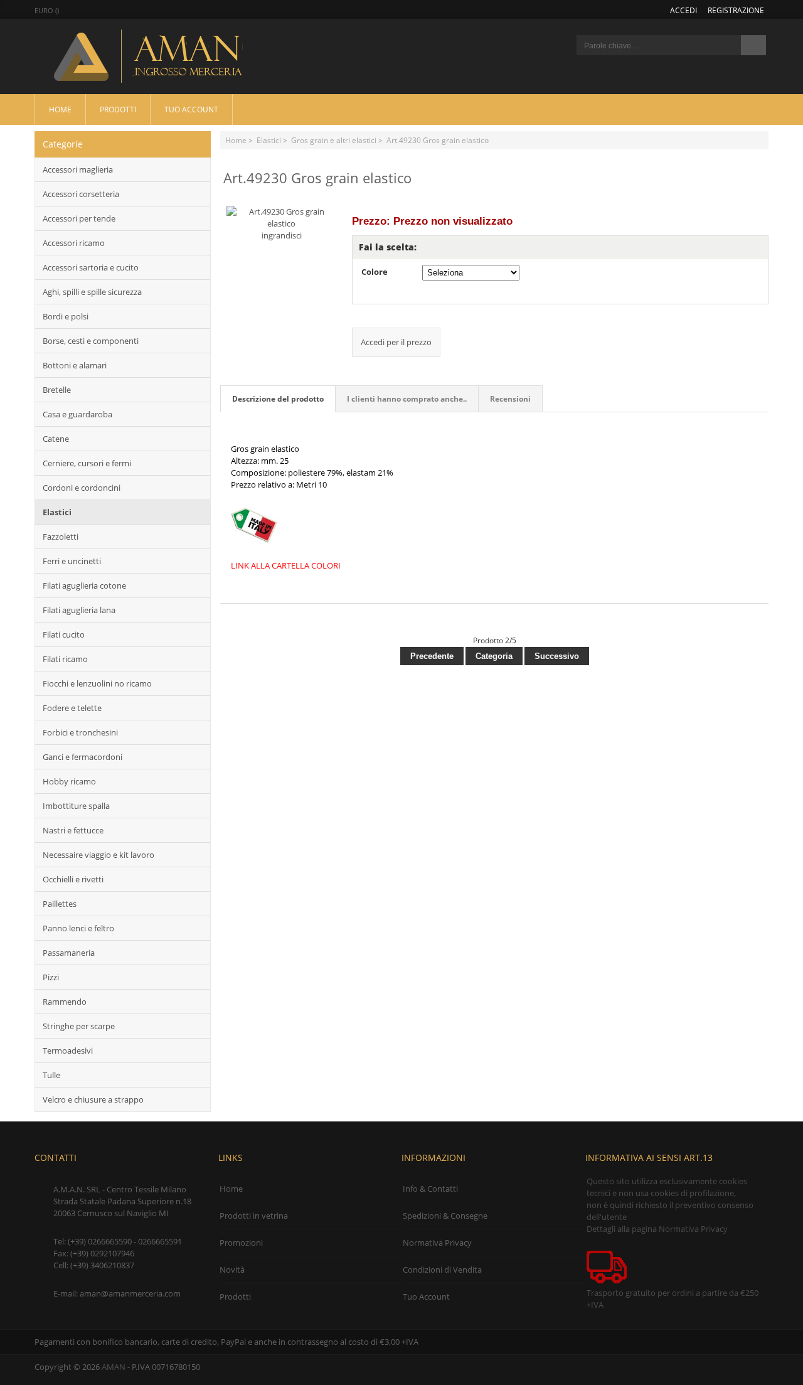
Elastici (269, 140)
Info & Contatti (430, 1188)
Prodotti (118, 109)
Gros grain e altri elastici (333, 140)
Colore (374, 271)
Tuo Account (191, 109)
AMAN (113, 1366)
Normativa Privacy (437, 1242)
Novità (232, 1269)
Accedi (683, 10)
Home (60, 109)
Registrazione (736, 10)
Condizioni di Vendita (442, 1269)
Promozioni (241, 1242)
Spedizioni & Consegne (445, 1215)
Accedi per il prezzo (396, 342)
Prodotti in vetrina (254, 1215)
